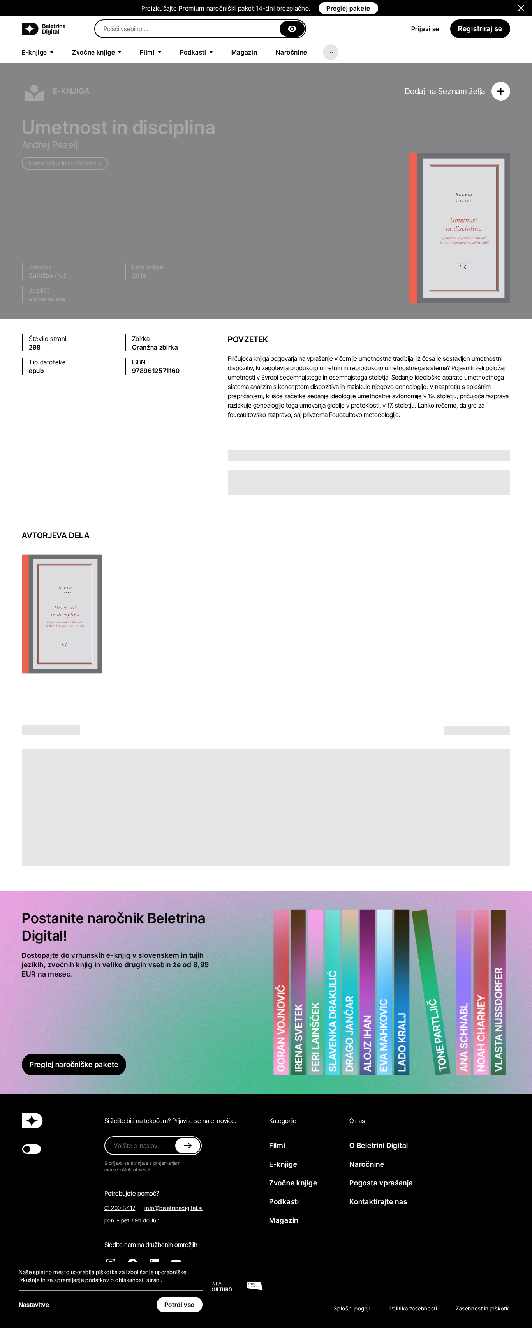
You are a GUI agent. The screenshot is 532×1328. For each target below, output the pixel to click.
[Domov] (43, 29)
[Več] (330, 52)
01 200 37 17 (120, 1207)
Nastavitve (34, 1305)
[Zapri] (292, 29)
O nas (357, 1121)
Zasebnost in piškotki (483, 1308)
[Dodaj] (500, 91)
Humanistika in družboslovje (65, 163)
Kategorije (282, 1121)
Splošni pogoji (352, 1308)
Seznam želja (461, 91)
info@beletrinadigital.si (173, 1207)
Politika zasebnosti (413, 1308)
